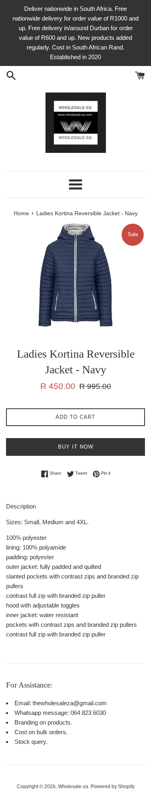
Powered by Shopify (112, 786)
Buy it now (75, 447)
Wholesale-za (73, 786)
